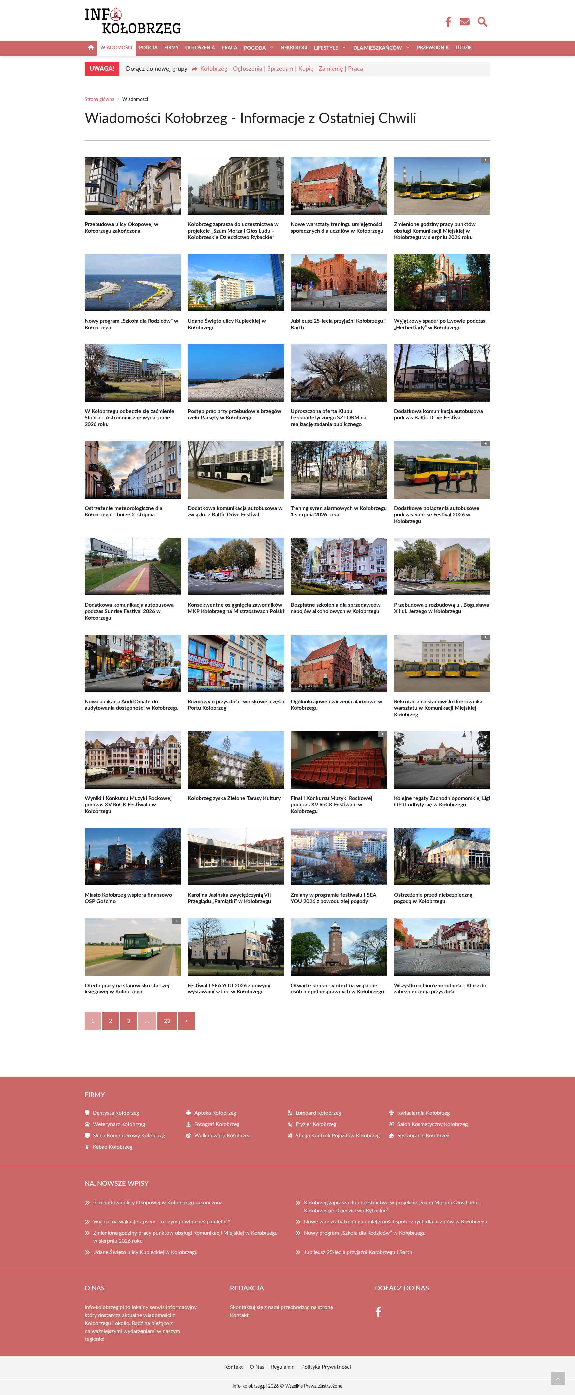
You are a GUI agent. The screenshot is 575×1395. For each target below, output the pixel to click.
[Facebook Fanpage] (446, 21)
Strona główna (99, 99)
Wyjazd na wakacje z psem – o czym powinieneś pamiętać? (161, 1221)
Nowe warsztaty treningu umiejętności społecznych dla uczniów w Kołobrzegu (395, 1221)
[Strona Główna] (91, 48)
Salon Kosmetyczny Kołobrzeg (432, 1124)
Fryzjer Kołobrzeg (316, 1124)
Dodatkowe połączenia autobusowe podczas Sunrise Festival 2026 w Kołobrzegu (436, 514)
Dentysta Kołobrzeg (116, 1113)
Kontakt (239, 1315)
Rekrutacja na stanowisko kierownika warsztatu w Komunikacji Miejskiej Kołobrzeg (438, 708)
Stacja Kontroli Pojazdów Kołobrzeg (338, 1135)
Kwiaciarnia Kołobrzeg (423, 1113)
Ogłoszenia (200, 48)
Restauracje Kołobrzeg (423, 1135)
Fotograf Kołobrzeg (216, 1124)
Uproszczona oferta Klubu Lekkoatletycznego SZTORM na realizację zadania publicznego (328, 418)
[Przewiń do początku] (558, 1378)
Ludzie (464, 48)
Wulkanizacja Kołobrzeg (222, 1135)
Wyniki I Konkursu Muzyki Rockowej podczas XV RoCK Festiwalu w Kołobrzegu (128, 805)
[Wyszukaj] (482, 21)
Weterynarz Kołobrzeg (119, 1124)
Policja (148, 48)
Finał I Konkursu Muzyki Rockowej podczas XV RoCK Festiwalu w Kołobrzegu (331, 805)
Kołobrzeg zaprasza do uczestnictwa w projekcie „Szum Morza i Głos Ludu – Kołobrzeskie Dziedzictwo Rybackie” (233, 231)
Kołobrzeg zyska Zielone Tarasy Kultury (234, 798)
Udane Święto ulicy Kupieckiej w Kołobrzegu (145, 1252)
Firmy (171, 48)
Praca (229, 48)
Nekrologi (294, 48)
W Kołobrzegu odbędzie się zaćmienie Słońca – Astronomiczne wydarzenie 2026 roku (129, 418)
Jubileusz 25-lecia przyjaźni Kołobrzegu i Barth (358, 1252)
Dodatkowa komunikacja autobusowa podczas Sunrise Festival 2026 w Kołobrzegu (129, 611)
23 (167, 1021)
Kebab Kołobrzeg (112, 1147)
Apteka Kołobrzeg (215, 1113)
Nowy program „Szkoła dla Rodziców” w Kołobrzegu (365, 1233)
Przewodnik (433, 48)
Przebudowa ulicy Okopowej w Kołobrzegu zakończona (158, 1202)
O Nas (257, 1367)
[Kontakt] (464, 21)
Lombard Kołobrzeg (318, 1113)
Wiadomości (116, 48)
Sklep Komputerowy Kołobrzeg (129, 1135)
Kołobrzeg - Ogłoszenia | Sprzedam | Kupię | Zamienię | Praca (281, 69)
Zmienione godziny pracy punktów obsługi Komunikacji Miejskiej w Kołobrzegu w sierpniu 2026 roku (435, 231)
